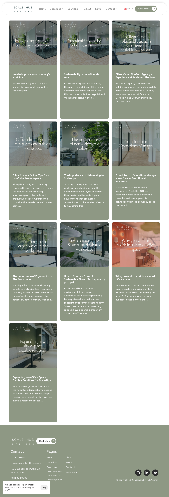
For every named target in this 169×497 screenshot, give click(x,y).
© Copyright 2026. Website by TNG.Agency (137, 480)
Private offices (55, 471)
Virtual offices (54, 475)
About (69, 457)
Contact (17, 451)
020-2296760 (18, 457)
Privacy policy (19, 477)
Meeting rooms (55, 479)
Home (50, 457)
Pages (52, 451)
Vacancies (71, 472)
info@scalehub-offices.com (26, 463)
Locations (52, 462)
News (69, 462)
